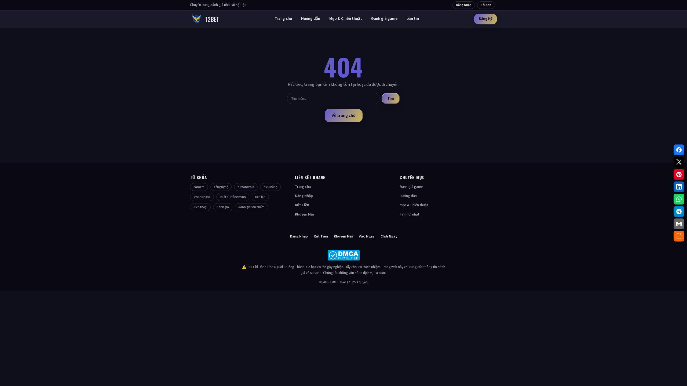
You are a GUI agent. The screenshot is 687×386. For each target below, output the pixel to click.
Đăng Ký (485, 18)
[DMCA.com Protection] (343, 255)
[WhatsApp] (679, 199)
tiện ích (260, 197)
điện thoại (200, 207)
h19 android (245, 187)
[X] (679, 162)
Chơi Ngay (389, 236)
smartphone (201, 197)
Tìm (391, 98)
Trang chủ (283, 18)
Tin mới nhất (409, 214)
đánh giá (223, 207)
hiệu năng (270, 187)
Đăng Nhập (464, 5)
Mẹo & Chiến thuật (345, 18)
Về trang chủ (344, 115)
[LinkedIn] (679, 186)
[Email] (679, 223)
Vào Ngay (367, 236)
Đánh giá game (384, 18)
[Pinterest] (679, 174)
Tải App (486, 5)
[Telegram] (679, 211)
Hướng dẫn (310, 18)
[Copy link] (679, 236)
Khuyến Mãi (304, 214)
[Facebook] (679, 149)
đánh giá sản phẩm (251, 207)
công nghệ (221, 187)
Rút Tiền (302, 205)
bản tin (413, 18)
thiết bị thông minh (233, 197)
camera (198, 187)
